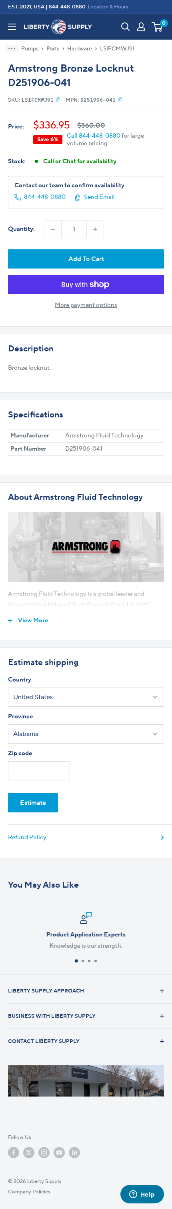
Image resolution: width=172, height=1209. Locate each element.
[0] (157, 27)
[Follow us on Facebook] (13, 1152)
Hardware (79, 48)
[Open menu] (12, 27)
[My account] (141, 26)
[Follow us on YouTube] (59, 1152)
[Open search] (125, 26)
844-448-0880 (67, 7)
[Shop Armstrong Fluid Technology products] (86, 547)
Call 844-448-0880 (93, 136)
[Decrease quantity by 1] (52, 229)
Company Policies (29, 1192)
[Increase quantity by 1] (95, 229)
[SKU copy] (58, 99)
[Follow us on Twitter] (28, 1152)
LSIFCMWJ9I (117, 48)
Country (19, 680)
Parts (52, 48)
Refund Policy (27, 837)
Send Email (99, 197)
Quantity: (21, 229)
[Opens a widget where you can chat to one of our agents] (142, 1195)
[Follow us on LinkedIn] (74, 1152)
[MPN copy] (120, 99)
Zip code (20, 753)
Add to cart (86, 259)
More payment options (86, 305)
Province (20, 716)
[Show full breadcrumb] (14, 48)
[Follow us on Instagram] (44, 1152)
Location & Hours (108, 7)
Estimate (33, 803)
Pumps (29, 48)
